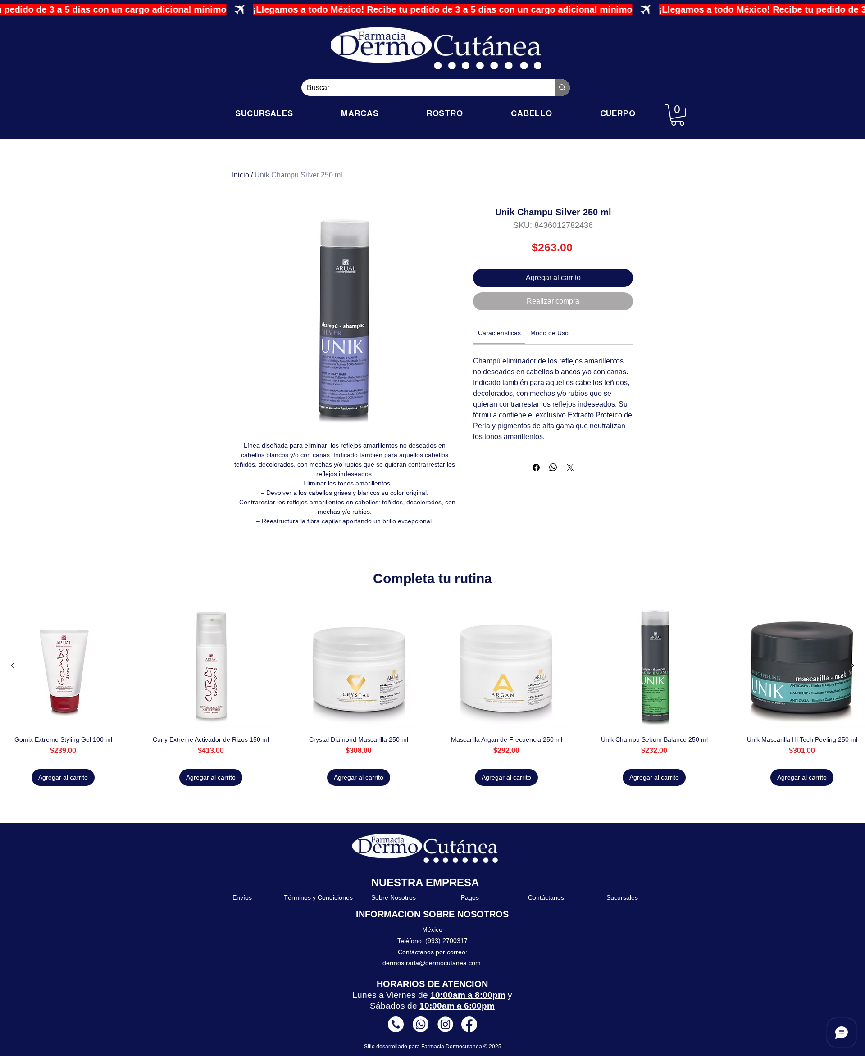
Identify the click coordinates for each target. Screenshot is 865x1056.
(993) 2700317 (446, 940)
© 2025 (492, 1046)
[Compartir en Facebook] (536, 467)
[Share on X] (570, 467)
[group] (432, 694)
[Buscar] (562, 87)
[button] (677, 115)
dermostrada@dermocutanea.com (431, 962)
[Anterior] (12, 665)
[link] (499, 332)
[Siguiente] (852, 665)
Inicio (240, 175)
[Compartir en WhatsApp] (553, 467)
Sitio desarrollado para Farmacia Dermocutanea (423, 1046)
